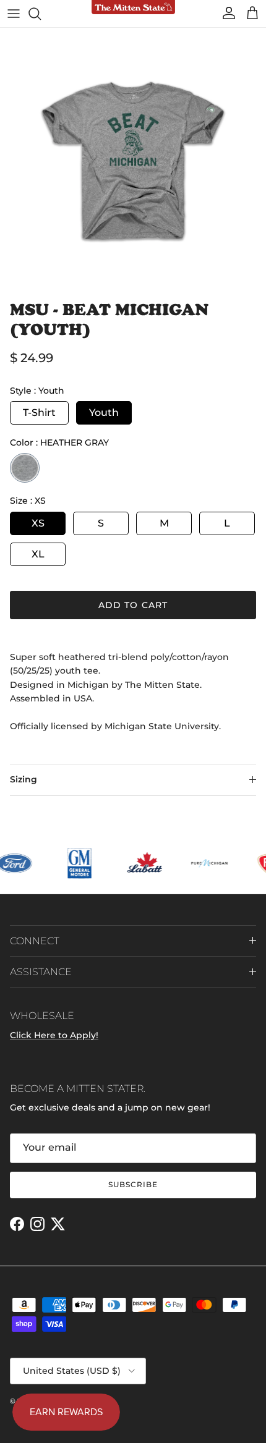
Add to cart (133, 605)
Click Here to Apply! (54, 1035)
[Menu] (13, 13)
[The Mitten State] (133, 8)
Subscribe (133, 1184)
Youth (104, 412)
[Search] (40, 13)
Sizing (23, 779)
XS (38, 523)
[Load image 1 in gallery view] (133, 161)
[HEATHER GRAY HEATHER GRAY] (25, 468)
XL (38, 554)
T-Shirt (39, 412)
